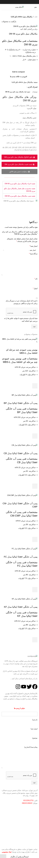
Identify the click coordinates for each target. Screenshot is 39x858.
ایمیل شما (34, 729)
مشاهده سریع (34, 391)
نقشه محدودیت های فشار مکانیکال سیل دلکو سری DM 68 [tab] (19, 190)
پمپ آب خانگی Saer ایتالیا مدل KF (20, 607)
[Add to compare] (34, 345)
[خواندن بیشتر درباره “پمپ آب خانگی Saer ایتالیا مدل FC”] (34, 589)
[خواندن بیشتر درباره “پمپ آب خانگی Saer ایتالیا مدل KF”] (34, 639)
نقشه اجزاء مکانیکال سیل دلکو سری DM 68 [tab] (20, 183)
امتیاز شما (33, 246)
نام (35, 279)
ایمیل (35, 288)
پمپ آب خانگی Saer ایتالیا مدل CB (20, 453)
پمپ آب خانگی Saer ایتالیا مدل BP (20, 403)
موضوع (34, 738)
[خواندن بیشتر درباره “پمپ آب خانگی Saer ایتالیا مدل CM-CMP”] (34, 539)
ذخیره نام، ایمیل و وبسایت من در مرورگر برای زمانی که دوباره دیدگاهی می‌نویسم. (21, 302)
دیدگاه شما (33, 254)
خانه (36, 17)
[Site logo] (19, 7)
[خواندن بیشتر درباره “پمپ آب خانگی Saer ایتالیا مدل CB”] (34, 486)
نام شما (34, 720)
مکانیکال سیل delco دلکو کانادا (21, 17)
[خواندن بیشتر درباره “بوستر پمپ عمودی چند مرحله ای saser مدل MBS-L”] (34, 385)
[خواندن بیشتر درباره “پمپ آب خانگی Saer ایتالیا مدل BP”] (34, 436)
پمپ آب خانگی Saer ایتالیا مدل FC (20, 556)
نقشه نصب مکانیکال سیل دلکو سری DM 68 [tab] (20, 196)
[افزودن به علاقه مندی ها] (34, 380)
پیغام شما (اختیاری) (30, 747)
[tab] (34, 92)
